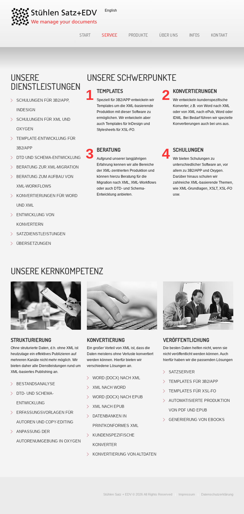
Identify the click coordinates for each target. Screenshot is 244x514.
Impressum (187, 494)
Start (85, 35)
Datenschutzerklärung (217, 494)
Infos (194, 35)
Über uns (168, 35)
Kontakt (219, 35)
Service (109, 35)
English (111, 10)
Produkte (138, 35)
